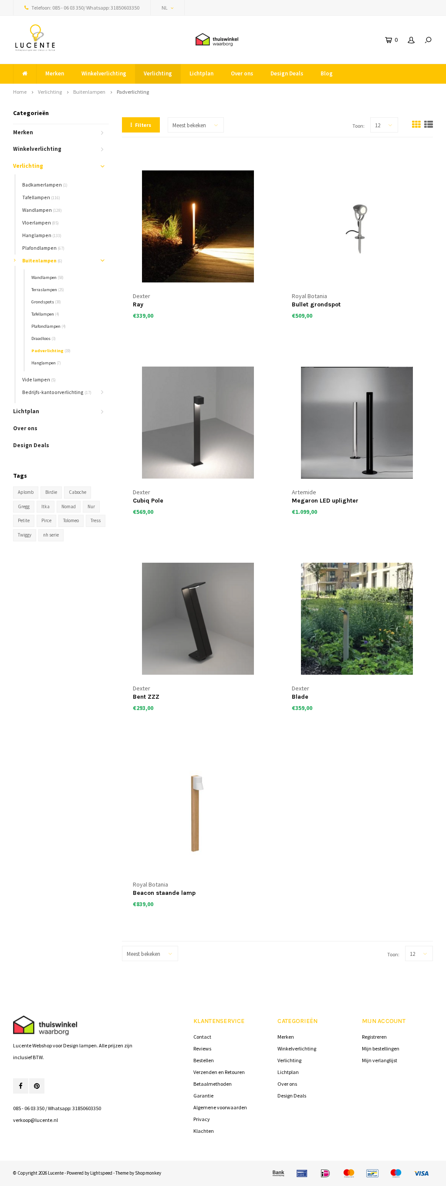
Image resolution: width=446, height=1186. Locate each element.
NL (165, 7)
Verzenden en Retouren (219, 1072)
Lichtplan (201, 73)
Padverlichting (133, 91)
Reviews (202, 1048)
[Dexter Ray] (198, 226)
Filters (143, 125)
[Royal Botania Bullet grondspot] (357, 226)
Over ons (242, 73)
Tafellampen (41, 197)
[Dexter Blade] (357, 618)
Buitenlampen (89, 91)
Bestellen (203, 1060)
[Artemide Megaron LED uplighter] (357, 422)
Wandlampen (42, 210)
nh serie (51, 535)
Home (20, 91)
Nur (91, 506)
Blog (327, 73)
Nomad (68, 506)
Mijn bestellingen (380, 1048)
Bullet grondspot (316, 304)
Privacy (201, 1119)
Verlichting (158, 73)
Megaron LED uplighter (325, 500)
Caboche (77, 492)
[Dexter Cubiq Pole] (198, 422)
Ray (138, 304)
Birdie (51, 492)
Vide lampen (39, 379)
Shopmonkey (148, 1173)
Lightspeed (101, 1173)
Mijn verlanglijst (379, 1060)
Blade (300, 696)
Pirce (46, 520)
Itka (45, 506)
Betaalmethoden (212, 1084)
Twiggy (24, 535)
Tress (96, 520)
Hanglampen (41, 235)
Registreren (374, 1036)
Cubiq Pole (148, 500)
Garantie (203, 1095)
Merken (54, 73)
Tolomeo (71, 520)
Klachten (203, 1131)
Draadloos (43, 338)
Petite (24, 520)
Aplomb (26, 492)
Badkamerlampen (45, 184)
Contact (202, 1036)
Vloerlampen (40, 222)
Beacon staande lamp (164, 893)
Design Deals (286, 73)
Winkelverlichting (103, 73)
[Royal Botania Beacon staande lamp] (198, 815)
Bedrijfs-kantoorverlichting (56, 392)
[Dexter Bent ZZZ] (198, 618)
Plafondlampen (43, 248)
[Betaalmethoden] (278, 1173)
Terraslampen (47, 289)
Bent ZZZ (146, 696)
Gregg (24, 506)
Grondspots (46, 302)
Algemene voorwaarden (220, 1107)
